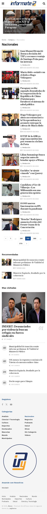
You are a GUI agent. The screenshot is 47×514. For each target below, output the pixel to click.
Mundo (5, 435)
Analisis (5, 416)
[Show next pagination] (26, 244)
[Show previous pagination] (6, 238)
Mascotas (6, 432)
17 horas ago (19, 268)
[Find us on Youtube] (11, 404)
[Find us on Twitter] (6, 404)
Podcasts (29, 423)
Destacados (7, 429)
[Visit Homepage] (23, 3)
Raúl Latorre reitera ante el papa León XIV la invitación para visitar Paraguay (20, 23)
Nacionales (10, 15)
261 (21, 238)
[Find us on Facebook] (2, 404)
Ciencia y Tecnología (11, 419)
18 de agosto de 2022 (30, 131)
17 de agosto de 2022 (30, 150)
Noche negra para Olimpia (20, 381)
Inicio (4, 496)
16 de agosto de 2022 (30, 233)
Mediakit (5, 488)
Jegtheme (12, 508)
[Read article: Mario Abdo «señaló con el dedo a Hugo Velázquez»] (10, 77)
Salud (27, 426)
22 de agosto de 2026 (22, 31)
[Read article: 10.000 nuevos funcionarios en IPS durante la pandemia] (10, 208)
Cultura (5, 423)
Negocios (29, 419)
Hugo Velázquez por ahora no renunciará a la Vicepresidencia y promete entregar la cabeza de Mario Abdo (31, 120)
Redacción (9, 31)
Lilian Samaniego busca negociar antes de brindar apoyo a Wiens (32, 157)
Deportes (6, 426)
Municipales (7, 438)
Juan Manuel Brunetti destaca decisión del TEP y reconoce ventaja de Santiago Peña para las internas (32, 56)
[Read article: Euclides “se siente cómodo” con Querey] (10, 175)
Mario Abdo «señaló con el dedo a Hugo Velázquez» (32, 75)
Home (4, 40)
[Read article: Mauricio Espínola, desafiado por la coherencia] (6, 275)
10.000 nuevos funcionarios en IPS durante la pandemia (31, 206)
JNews (10, 506)
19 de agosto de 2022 (30, 68)
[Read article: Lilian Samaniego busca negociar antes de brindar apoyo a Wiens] (10, 159)
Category (11, 40)
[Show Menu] (3, 3)
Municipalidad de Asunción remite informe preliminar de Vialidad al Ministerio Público (28, 262)
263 (34, 238)
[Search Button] (44, 3)
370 (20, 243)
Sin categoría (30, 432)
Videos (27, 435)
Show (27, 429)
